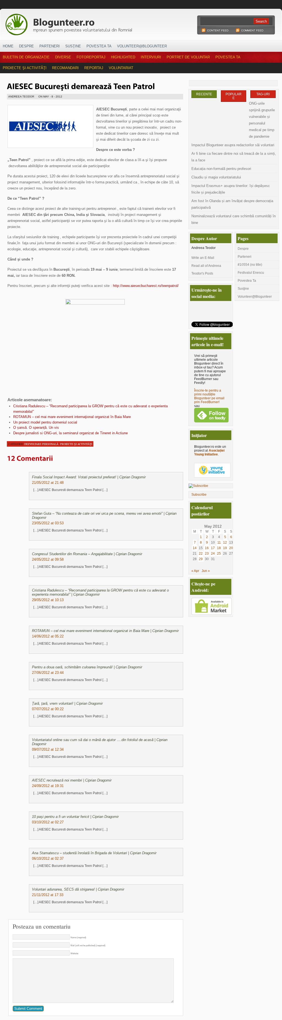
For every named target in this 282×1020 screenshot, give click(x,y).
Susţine (73, 46)
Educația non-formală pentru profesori (221, 169)
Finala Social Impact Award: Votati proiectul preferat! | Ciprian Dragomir (89, 477)
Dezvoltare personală (41, 444)
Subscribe (199, 495)
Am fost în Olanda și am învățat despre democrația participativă (232, 204)
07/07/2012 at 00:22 (48, 709)
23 (207, 553)
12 (225, 542)
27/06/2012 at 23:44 (48, 673)
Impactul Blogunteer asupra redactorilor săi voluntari (232, 145)
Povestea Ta (99, 46)
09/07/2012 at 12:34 (48, 749)
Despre (26, 46)
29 (201, 559)
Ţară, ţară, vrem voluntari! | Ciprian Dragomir (67, 703)
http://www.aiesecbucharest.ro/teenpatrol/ (146, 286)
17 (213, 548)
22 (201, 553)
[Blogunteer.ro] (107, 23)
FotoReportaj (91, 57)
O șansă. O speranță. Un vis (36, 427)
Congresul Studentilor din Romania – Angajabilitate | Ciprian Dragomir (87, 554)
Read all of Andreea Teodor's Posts (206, 269)
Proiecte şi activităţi (25, 68)
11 (219, 542)
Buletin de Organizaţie (26, 57)
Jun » (206, 571)
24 (213, 553)
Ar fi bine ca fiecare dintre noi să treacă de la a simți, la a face (233, 156)
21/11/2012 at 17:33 (47, 895)
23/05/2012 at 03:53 (48, 523)
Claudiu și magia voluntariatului (216, 177)
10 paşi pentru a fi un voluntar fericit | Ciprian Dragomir (75, 817)
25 (219, 553)
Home (8, 46)
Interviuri (151, 57)
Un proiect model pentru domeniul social (45, 422)
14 (195, 548)
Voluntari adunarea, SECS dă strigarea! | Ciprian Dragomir (78, 889)
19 (225, 548)
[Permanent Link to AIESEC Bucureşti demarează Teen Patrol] (81, 85)
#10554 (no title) (250, 265)
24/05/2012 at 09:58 (48, 559)
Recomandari (65, 68)
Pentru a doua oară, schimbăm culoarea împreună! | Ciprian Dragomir (87, 667)
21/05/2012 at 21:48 (48, 483)
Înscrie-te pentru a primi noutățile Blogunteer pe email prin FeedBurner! (209, 396)
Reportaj (93, 68)
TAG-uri (263, 94)
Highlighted (123, 57)
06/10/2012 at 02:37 (48, 858)
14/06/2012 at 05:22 (48, 636)
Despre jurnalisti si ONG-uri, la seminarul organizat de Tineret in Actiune (70, 433)
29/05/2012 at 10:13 (48, 600)
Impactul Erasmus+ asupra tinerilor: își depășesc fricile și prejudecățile (230, 189)
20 (231, 548)
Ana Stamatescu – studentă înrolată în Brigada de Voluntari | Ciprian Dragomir (94, 853)
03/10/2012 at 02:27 (48, 822)
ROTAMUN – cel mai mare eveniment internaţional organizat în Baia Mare (72, 417)
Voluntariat (121, 68)
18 (219, 548)
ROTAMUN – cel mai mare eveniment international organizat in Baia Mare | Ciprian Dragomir (105, 631)
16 (207, 548)
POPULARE (234, 96)
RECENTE (204, 94)
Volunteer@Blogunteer (142, 46)
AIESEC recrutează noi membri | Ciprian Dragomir (72, 780)
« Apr (195, 571)
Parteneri (49, 46)
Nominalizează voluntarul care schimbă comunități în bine (233, 219)
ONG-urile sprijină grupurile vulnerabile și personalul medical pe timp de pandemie (262, 120)
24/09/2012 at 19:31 (48, 786)
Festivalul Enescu (251, 273)
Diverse (63, 57)
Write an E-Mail (202, 258)
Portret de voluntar (188, 57)
